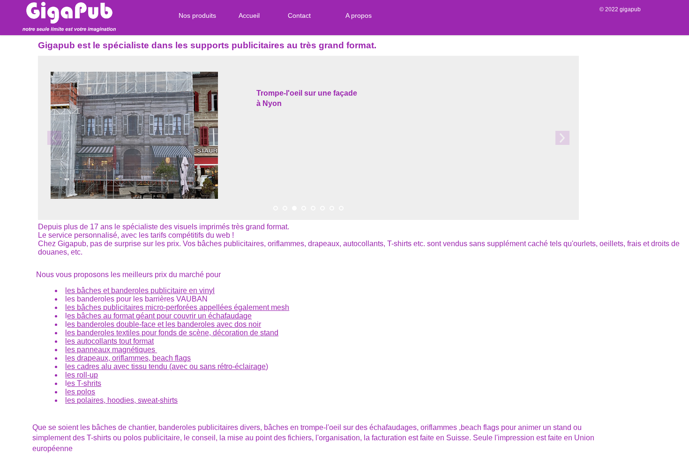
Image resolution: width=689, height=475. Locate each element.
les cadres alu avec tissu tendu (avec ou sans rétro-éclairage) (166, 366)
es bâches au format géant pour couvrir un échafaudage (159, 316)
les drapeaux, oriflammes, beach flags (128, 358)
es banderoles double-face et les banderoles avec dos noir (164, 324)
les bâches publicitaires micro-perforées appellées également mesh (177, 307)
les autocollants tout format (109, 341)
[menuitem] (194, 15)
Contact (299, 15)
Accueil (249, 15)
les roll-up (81, 375)
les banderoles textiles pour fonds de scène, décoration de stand (171, 333)
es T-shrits (84, 383)
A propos (358, 15)
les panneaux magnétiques (111, 350)
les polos (80, 392)
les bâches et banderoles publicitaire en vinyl (140, 290)
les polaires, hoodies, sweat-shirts (121, 400)
